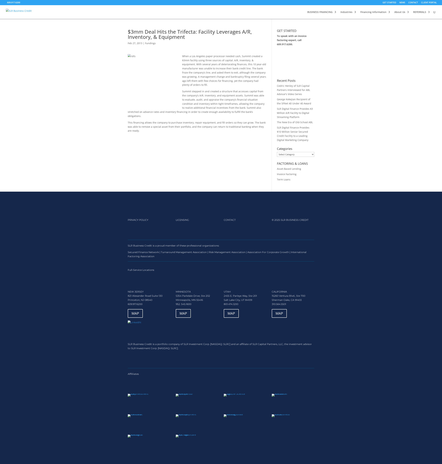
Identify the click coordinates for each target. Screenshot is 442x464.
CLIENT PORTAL (429, 3)
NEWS (402, 3)
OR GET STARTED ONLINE (294, 62)
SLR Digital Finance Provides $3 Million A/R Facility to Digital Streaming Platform (295, 113)
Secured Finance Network (143, 252)
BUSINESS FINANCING (320, 12)
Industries (346, 12)
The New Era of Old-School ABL (295, 122)
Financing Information (373, 12)
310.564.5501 (279, 304)
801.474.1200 (231, 304)
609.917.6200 (284, 44)
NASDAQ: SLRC (220, 344)
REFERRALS (419, 12)
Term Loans (283, 179)
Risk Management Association (227, 252)
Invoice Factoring (286, 174)
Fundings (150, 43)
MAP (135, 313)
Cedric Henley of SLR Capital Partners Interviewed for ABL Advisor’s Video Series (293, 90)
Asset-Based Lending (289, 168)
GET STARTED (389, 3)
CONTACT (413, 3)
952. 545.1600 (183, 304)
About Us (399, 12)
